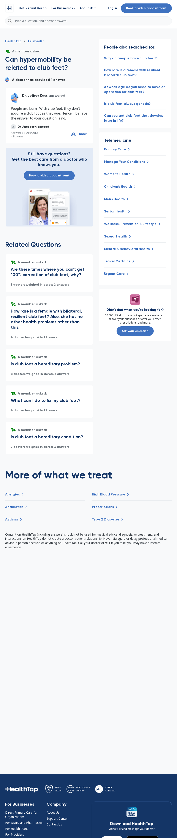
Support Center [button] (57, 818)
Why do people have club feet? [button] (130, 58)
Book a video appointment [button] (146, 8)
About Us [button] (53, 812)
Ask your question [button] (135, 331)
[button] (9, 8)
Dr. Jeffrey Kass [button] (35, 95)
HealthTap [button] (13, 41)
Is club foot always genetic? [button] (127, 104)
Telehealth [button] (35, 41)
